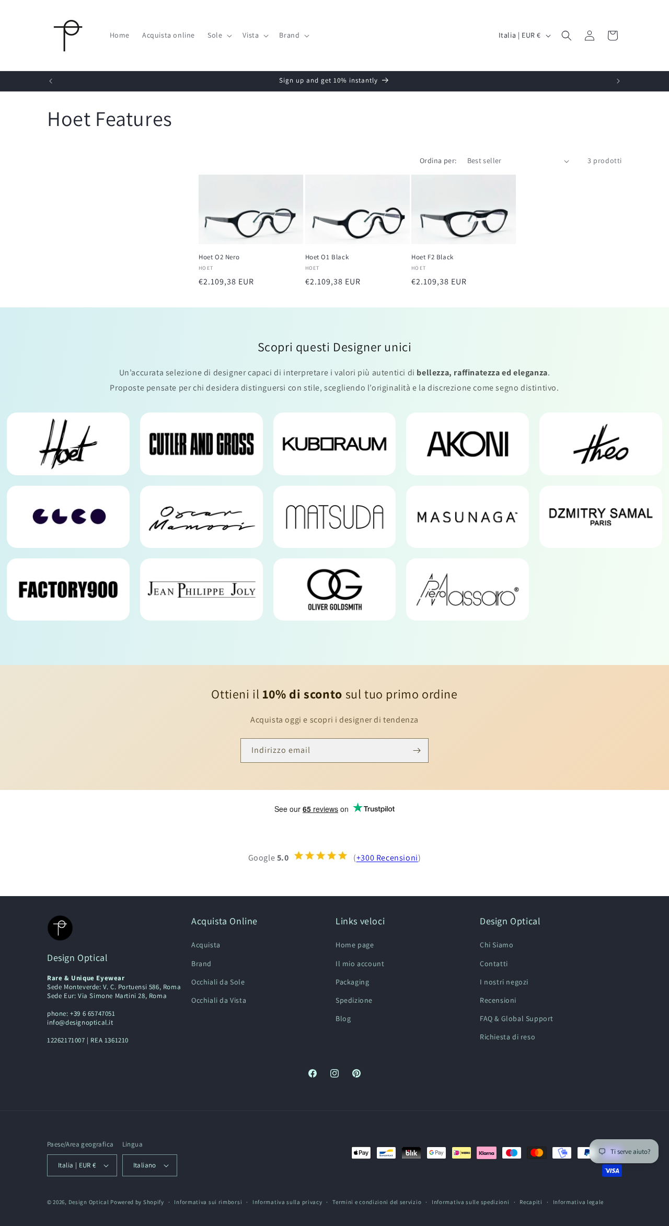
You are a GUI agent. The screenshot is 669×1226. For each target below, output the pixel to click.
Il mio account (360, 963)
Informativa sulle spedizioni (471, 1202)
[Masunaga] (467, 517)
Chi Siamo (496, 944)
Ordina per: (438, 160)
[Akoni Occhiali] (467, 444)
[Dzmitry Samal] (600, 517)
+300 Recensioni (387, 858)
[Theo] (600, 444)
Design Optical (88, 1202)
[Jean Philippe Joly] (201, 589)
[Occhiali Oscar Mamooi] (201, 517)
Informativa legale (578, 1202)
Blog (343, 1018)
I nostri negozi (504, 982)
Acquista (206, 944)
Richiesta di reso (507, 1036)
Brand (201, 963)
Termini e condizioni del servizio (376, 1202)
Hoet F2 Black (432, 257)
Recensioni (498, 1000)
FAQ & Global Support (516, 1018)
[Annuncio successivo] (618, 81)
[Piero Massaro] (467, 589)
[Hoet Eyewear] (68, 444)
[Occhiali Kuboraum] (334, 444)
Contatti (494, 963)
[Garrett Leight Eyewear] (68, 517)
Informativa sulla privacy (287, 1202)
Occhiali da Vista (218, 1000)
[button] (218, 35)
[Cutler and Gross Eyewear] (201, 444)
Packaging (352, 982)
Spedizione (354, 1000)
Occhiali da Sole (218, 982)
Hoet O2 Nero (219, 257)
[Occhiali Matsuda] (334, 517)
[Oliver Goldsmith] (334, 589)
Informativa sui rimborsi (208, 1202)
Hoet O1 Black (327, 257)
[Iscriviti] (416, 750)
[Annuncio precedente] (50, 81)
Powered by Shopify (137, 1202)
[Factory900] (68, 589)
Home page (355, 944)
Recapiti (531, 1202)
